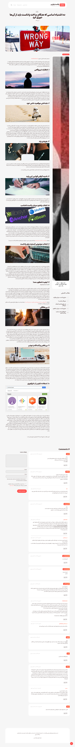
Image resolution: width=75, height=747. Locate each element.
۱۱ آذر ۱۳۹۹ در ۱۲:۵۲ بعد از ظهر (35, 637)
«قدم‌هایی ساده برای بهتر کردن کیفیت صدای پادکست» (35, 302)
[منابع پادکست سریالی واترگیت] (61, 297)
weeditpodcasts (34, 58)
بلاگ (37, 11)
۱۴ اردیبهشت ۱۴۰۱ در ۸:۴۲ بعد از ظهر (36, 706)
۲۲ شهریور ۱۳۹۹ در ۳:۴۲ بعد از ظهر (36, 569)
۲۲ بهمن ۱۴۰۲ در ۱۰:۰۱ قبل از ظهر (36, 537)
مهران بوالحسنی (36, 738)
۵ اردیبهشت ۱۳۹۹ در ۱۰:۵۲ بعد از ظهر (36, 454)
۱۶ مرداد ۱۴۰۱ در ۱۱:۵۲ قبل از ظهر (36, 488)
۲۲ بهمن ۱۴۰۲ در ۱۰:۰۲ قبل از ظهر (36, 623)
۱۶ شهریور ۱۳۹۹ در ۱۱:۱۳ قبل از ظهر (36, 556)
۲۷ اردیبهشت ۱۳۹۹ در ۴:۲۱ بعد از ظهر (36, 504)
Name (25, 469)
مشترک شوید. (11, 485)
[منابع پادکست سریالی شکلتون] (61, 308)
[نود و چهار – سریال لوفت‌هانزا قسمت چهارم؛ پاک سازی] (61, 169)
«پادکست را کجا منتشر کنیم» (40, 240)
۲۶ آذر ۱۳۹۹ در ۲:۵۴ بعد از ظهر (35, 653)
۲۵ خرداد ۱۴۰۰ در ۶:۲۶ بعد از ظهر (36, 688)
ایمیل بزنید (24, 733)
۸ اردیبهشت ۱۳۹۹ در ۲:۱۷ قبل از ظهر (36, 471)
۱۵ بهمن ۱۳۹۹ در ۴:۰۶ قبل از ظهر (36, 666)
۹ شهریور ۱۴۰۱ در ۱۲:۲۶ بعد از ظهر (36, 601)
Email (25, 474)
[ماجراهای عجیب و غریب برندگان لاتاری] (61, 312)
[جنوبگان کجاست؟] (61, 301)
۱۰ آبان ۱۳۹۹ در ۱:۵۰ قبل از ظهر (35, 519)
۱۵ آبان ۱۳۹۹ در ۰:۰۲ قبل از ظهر (35, 584)
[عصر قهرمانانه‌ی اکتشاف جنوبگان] (61, 305)
